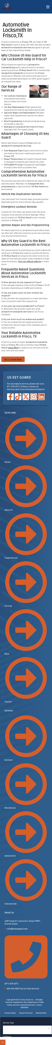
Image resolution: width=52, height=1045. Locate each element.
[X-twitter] (26, 396)
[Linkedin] (41, 396)
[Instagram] (33, 396)
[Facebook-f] (10, 396)
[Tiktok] (18, 396)
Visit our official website (29, 261)
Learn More (13, 347)
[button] (48, 7)
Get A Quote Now (13, 359)
